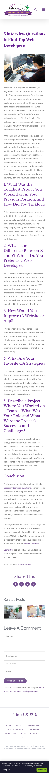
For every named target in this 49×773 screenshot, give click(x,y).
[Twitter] (26, 714)
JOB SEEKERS (33, 725)
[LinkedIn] (17, 714)
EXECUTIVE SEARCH (14, 729)
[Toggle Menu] (43, 9)
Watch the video (31, 543)
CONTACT (34, 733)
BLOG (23, 733)
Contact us (9, 549)
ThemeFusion (8, 748)
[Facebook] (13, 714)
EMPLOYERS (10, 733)
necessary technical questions (17, 487)
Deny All (6, 770)
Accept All (42, 770)
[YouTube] (31, 714)
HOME (8, 725)
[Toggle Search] (35, 9)
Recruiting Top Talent (24, 564)
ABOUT (19, 725)
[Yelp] (35, 714)
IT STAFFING (33, 729)
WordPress (41, 748)
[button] (5, 612)
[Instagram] (22, 714)
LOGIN (24, 737)
